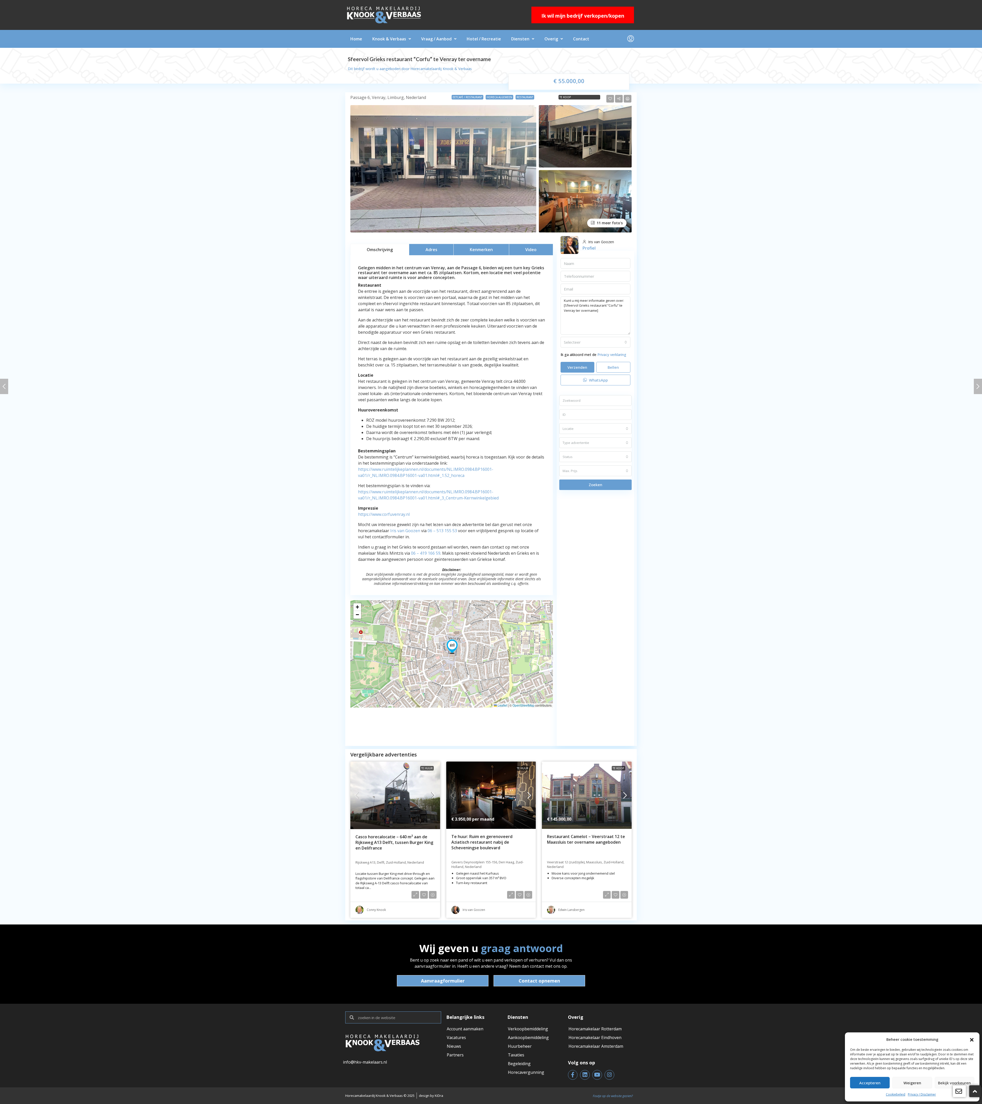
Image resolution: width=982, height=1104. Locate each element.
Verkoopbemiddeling (528, 1029)
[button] (971, 1039)
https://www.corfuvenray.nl (384, 514)
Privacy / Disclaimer (922, 1094)
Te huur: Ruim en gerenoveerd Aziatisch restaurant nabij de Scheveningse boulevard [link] (481, 842)
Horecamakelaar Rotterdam (595, 1029)
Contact (581, 39)
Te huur (427, 768)
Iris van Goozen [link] (474, 910)
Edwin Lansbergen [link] (571, 910)
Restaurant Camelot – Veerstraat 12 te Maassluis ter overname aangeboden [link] (586, 839)
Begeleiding (519, 1063)
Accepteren (869, 1082)
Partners (455, 1055)
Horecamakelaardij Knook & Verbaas (441, 68)
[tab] (379, 249)
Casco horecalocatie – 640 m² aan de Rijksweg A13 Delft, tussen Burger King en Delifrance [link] (394, 842)
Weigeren (912, 1082)
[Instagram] (609, 1075)
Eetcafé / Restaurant (467, 97)
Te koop (565, 97)
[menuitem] (630, 39)
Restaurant (525, 97)
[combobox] (595, 342)
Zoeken (595, 484)
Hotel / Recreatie (484, 39)
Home (356, 39)
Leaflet (502, 705)
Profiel (589, 248)
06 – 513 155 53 (442, 530)
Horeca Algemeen (499, 97)
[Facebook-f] (573, 1075)
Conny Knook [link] (376, 910)
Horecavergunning (526, 1072)
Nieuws (454, 1046)
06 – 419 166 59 (425, 553)
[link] (395, 795)
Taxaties (516, 1055)
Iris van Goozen (405, 530)
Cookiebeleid (895, 1094)
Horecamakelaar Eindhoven (594, 1037)
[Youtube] (597, 1075)
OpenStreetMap (523, 705)
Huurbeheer (520, 1046)
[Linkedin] (585, 1075)
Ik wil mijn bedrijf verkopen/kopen (582, 16)
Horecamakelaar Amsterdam (595, 1046)
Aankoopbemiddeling (528, 1037)
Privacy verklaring (611, 354)
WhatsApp (598, 380)
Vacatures (456, 1037)
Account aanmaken (465, 1029)
